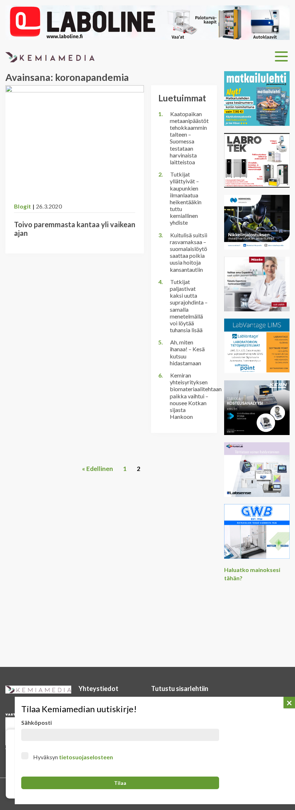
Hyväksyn (73, 757)
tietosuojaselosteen (86, 757)
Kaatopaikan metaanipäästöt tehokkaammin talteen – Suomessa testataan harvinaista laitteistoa (189, 137)
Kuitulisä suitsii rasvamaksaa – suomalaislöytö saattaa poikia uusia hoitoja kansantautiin (188, 252)
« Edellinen (97, 468)
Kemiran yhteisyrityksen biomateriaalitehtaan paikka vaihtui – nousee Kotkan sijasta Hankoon (196, 396)
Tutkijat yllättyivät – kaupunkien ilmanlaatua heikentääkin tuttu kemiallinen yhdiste (185, 198)
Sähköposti (36, 722)
